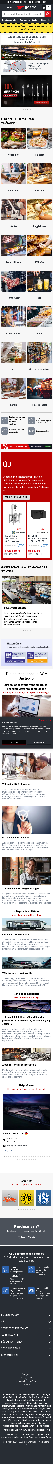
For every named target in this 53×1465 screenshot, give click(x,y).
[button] (14, 514)
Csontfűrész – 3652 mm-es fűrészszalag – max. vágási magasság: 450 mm (14, 539)
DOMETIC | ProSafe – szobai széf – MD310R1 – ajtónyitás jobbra (38, 539)
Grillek (35, 20)
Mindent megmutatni (16, 498)
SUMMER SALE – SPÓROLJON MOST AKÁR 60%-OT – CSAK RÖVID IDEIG (26, 28)
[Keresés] (48, 14)
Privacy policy (45, 720)
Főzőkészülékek (10, 20)
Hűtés (43, 20)
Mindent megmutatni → (36, 69)
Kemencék (25, 20)
